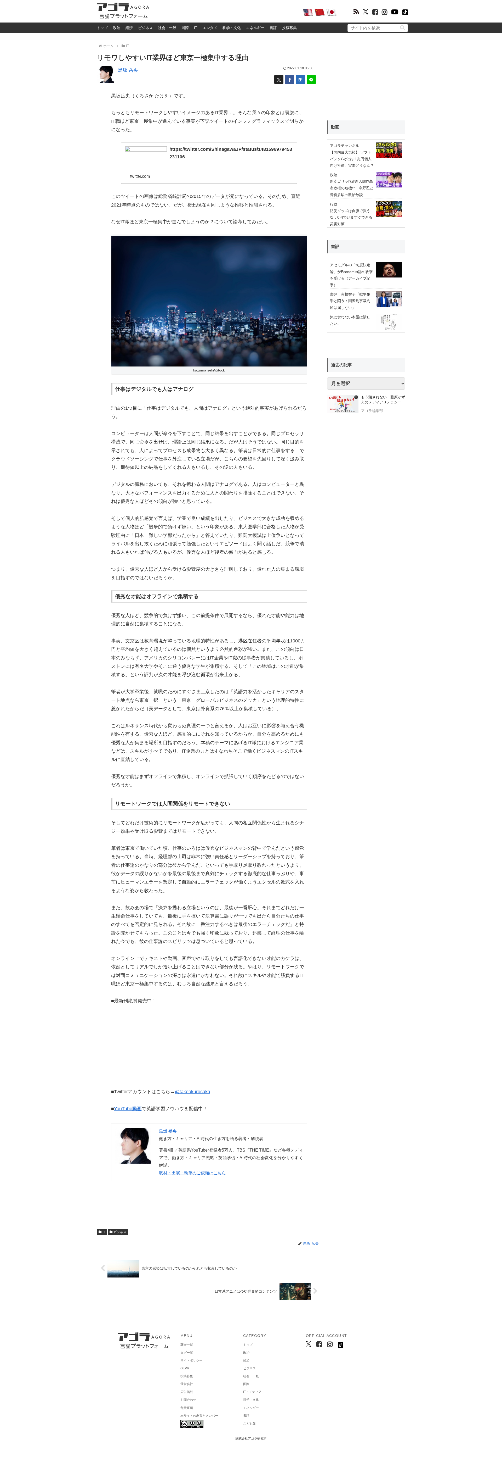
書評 (273, 28)
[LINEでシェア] (311, 79)
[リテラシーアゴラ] (342, 405)
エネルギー (255, 28)
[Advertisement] (226, 12)
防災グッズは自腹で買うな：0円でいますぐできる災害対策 (351, 217)
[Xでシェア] (278, 79)
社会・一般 (167, 28)
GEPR (184, 1368)
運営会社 (186, 1384)
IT (195, 28)
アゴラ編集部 (372, 411)
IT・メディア (252, 1392)
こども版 (249, 1423)
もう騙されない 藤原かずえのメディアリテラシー (383, 399)
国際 (185, 28)
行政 (333, 204)
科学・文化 (232, 28)
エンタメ (210, 28)
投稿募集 (289, 28)
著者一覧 (186, 1345)
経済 (129, 28)
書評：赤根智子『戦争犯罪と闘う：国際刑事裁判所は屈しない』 (350, 300)
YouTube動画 (128, 1108)
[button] (402, 28)
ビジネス (145, 28)
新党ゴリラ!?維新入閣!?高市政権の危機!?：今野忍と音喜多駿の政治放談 (351, 188)
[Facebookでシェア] (289, 79)
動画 (335, 127)
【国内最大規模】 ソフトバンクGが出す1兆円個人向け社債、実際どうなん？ (352, 159)
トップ (102, 28)
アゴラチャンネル (344, 145)
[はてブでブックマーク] (300, 79)
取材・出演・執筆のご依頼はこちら (192, 1173)
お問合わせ (188, 1400)
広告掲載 (186, 1392)
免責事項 (186, 1408)
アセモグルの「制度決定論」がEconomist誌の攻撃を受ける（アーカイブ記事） (351, 275)
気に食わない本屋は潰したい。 (350, 320)
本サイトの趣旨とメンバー (199, 1416)
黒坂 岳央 (128, 70)
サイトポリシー (191, 1360)
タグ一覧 (186, 1352)
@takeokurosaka (192, 1091)
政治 (116, 28)
